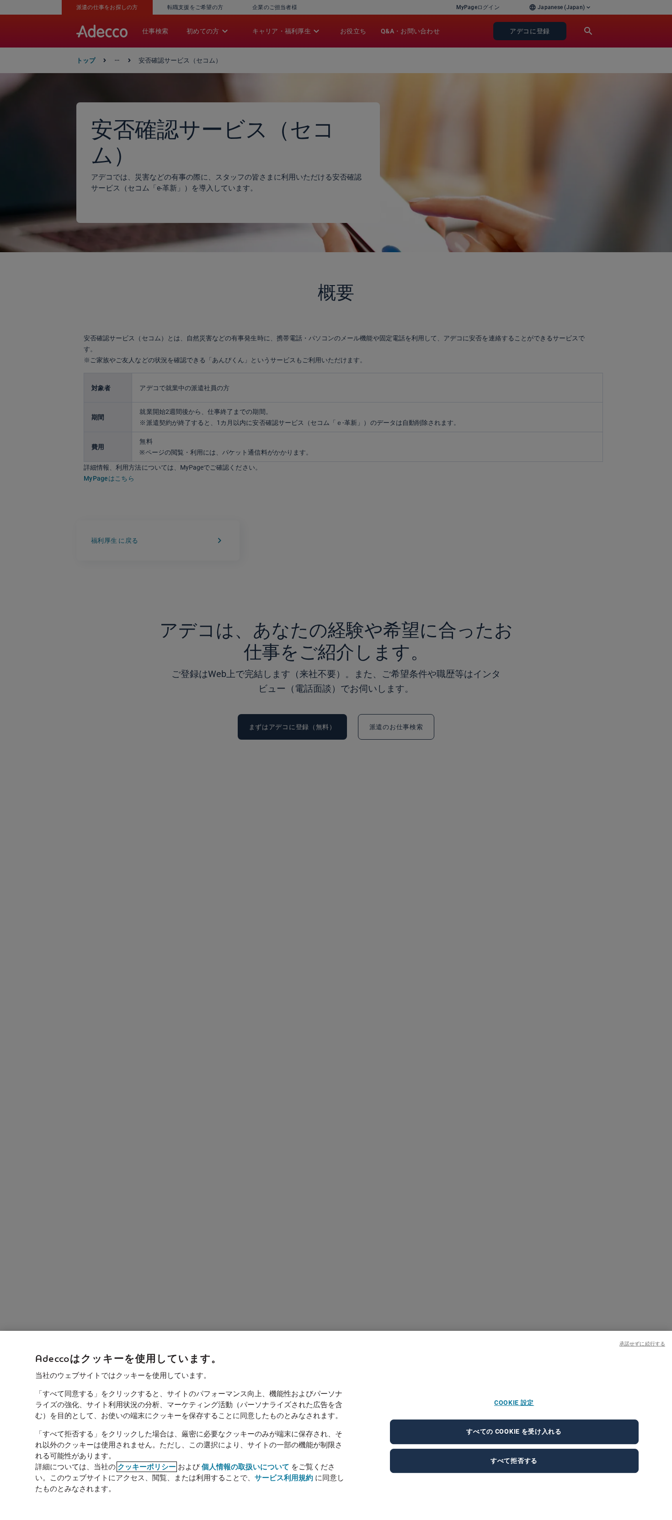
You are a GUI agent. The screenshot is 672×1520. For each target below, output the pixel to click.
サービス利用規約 (284, 1477)
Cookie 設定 (514, 1402)
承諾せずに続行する (642, 1343)
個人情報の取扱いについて (245, 1466)
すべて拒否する (514, 1460)
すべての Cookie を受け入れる (514, 1431)
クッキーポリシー (146, 1466)
